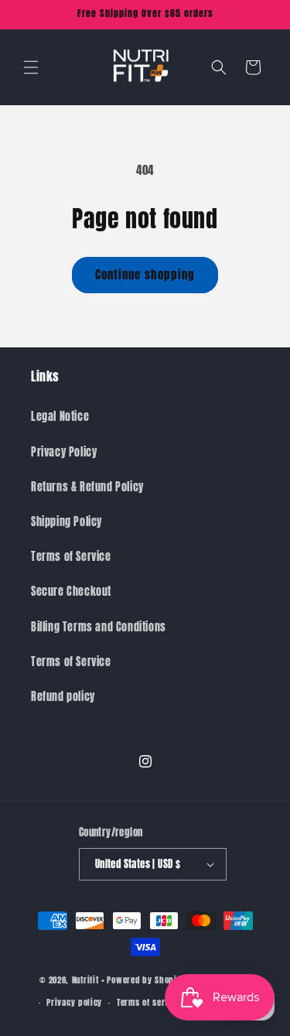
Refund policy (63, 697)
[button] (31, 67)
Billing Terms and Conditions (98, 627)
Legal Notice (60, 417)
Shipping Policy (66, 522)
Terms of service (149, 1002)
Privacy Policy (64, 452)
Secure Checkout (71, 591)
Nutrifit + (88, 979)
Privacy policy (74, 1002)
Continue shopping (145, 274)
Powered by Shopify (145, 979)
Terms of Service (71, 557)
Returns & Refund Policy (87, 487)
